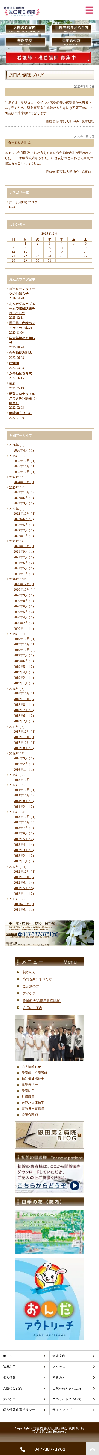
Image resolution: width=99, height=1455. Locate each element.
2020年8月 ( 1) (24, 601)
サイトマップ (62, 1409)
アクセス (58, 1366)
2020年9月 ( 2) (24, 595)
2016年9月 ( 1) (24, 758)
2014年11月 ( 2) (24, 795)
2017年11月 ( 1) (24, 737)
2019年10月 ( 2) (24, 650)
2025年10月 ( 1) (24, 472)
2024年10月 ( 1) (24, 482)
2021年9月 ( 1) (24, 551)
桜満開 (14, 363)
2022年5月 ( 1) (24, 525)
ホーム (8, 1356)
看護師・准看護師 (34, 1073)
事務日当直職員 (33, 1109)
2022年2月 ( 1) (24, 530)
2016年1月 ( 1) (24, 769)
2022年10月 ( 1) (24, 513)
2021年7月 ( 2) (24, 557)
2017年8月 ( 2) (24, 748)
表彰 (12, 383)
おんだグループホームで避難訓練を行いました (22, 308)
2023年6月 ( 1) (24, 498)
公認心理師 (30, 1115)
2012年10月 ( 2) (24, 877)
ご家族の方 (31, 986)
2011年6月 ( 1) (24, 909)
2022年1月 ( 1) (24, 536)
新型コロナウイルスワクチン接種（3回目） (23, 398)
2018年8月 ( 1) (24, 704)
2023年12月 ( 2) (24, 492)
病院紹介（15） (20, 413)
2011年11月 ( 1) (24, 904)
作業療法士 (30, 1085)
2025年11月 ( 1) (24, 466)
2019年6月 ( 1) (24, 661)
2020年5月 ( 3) (24, 612)
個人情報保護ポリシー (19, 1409)
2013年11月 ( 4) (24, 822)
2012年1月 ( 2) (24, 893)
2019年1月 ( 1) (24, 683)
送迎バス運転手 (33, 1103)
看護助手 (28, 1091)
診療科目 (9, 1366)
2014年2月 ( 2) (24, 806)
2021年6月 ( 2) (24, 563)
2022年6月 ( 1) (24, 519)
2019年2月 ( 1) (24, 677)
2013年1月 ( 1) (24, 861)
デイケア (29, 993)
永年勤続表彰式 (20, 353)
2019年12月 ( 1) (24, 639)
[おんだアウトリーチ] (49, 1338)
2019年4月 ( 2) (24, 672)
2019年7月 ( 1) (24, 655)
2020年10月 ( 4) (24, 589)
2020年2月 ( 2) (24, 623)
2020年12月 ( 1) (24, 584)
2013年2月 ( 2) (24, 855)
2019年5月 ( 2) (24, 666)
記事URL (88, 121)
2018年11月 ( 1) (24, 693)
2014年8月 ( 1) (24, 801)
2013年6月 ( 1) (24, 833)
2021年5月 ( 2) (24, 568)
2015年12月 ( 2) (24, 779)
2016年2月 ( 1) (24, 764)
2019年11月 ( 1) (24, 644)
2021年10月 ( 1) (24, 546)
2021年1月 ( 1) (24, 574)
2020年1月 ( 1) (24, 628)
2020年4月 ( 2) (24, 617)
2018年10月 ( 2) (24, 699)
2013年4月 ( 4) (24, 844)
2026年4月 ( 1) (24, 450)
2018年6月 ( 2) (24, 715)
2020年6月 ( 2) (24, 606)
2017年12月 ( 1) (24, 731)
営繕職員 (28, 1097)
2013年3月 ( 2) (24, 850)
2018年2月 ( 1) (24, 721)
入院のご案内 (32, 1007)
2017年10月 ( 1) (24, 742)
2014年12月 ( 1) (24, 790)
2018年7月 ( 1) (24, 710)
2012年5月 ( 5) (24, 888)
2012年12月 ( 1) (24, 871)
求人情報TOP (31, 1067)
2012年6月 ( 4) (24, 882)
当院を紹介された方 (37, 979)
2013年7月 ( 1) (24, 828)
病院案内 (58, 1356)
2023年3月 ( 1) (24, 503)
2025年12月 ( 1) (24, 461)
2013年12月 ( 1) (24, 817)
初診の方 (29, 972)
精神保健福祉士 (33, 1079)
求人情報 (9, 1377)
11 (61, 248)
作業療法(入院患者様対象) (42, 1000)
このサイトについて (67, 1399)
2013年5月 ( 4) (24, 839)
